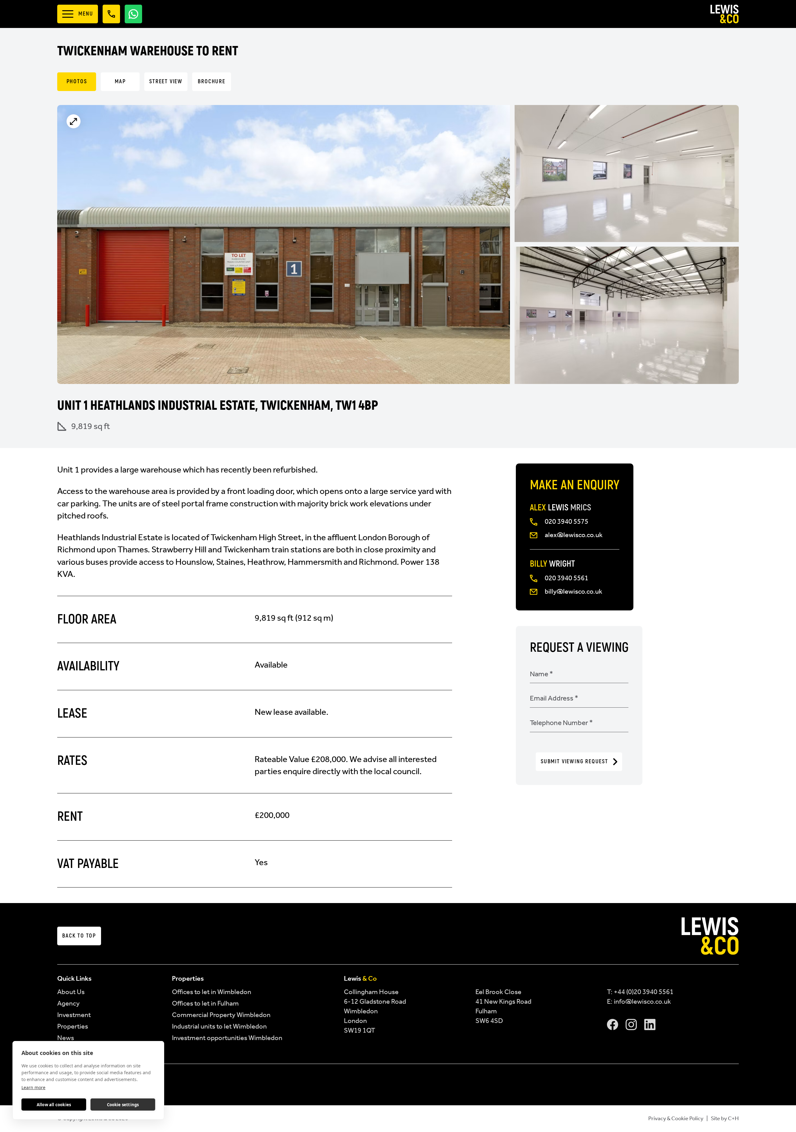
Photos (77, 81)
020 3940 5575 (566, 521)
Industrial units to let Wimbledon (219, 1026)
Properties (72, 1026)
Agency (68, 1003)
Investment (74, 1015)
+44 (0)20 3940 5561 (643, 992)
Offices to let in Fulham (205, 1003)
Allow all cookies (54, 1104)
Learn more (33, 1087)
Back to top (79, 935)
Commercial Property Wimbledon (221, 1015)
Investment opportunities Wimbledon (227, 1038)
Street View (166, 81)
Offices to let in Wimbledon (211, 992)
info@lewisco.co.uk (642, 1001)
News (65, 1038)
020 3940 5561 (566, 578)
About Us (71, 992)
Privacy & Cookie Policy (675, 1118)
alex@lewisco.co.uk (574, 535)
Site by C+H (725, 1118)
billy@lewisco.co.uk (573, 591)
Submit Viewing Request (574, 761)
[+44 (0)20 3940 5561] (111, 14)
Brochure (211, 81)
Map (120, 81)
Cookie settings (123, 1104)
